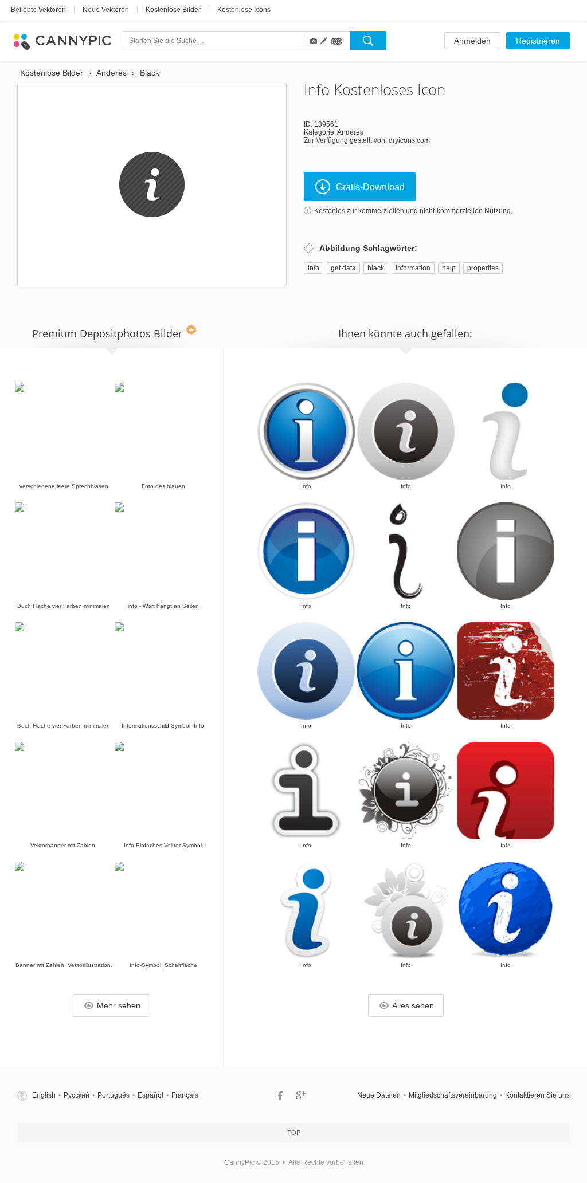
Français (184, 1095)
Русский (76, 1095)
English (44, 1095)
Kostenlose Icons (244, 10)
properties (483, 268)
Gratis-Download (370, 187)
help (449, 268)
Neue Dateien (379, 1095)
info (313, 268)
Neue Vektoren (106, 10)
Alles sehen (413, 1005)
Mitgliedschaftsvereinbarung (453, 1095)
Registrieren (538, 40)
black (375, 268)
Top (293, 1132)
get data (343, 268)
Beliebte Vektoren (38, 10)
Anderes (350, 132)
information (413, 268)
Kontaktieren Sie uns (537, 1095)
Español (150, 1095)
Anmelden (472, 40)
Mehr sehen (118, 1005)
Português (113, 1095)
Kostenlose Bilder (173, 10)
